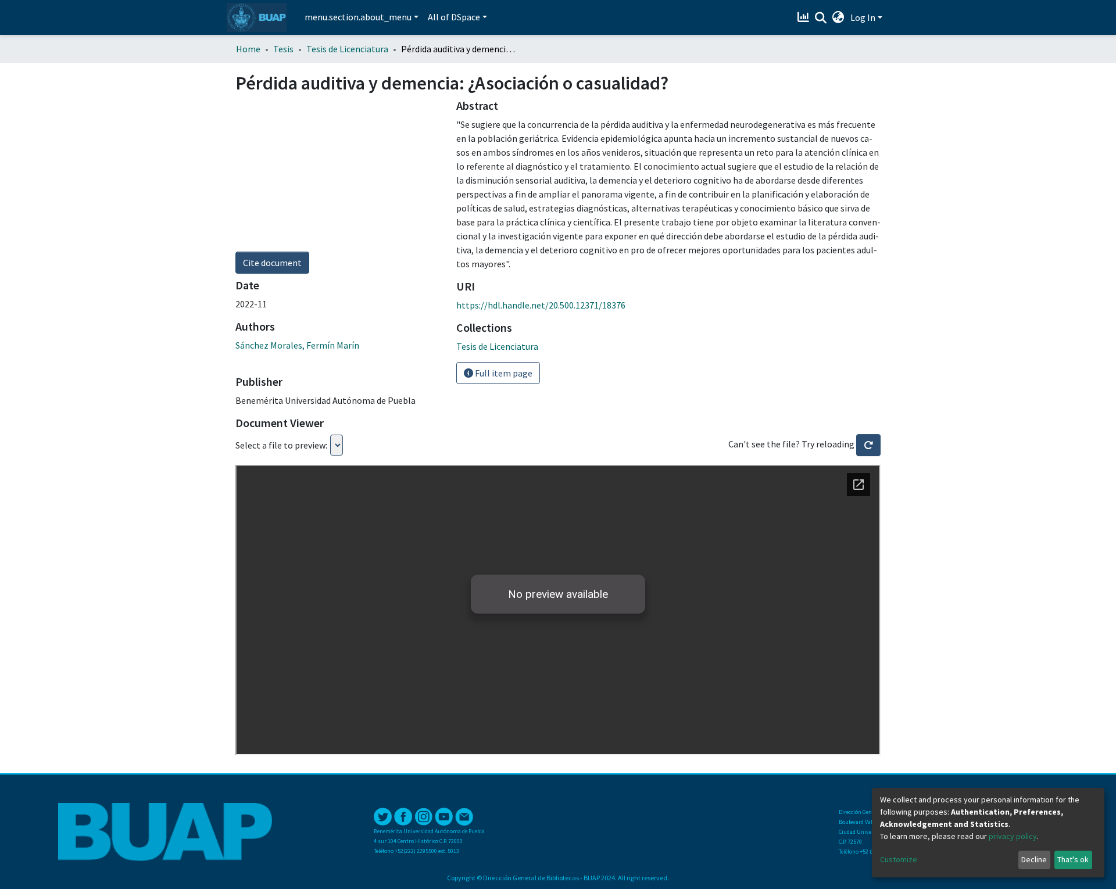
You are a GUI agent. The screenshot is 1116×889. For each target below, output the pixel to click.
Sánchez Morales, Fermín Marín (297, 345)
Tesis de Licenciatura (347, 49)
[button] (838, 17)
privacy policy (1013, 836)
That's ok (1073, 859)
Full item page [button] (502, 373)
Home (248, 49)
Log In (862, 17)
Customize (898, 859)
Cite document (272, 262)
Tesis (283, 49)
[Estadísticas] (804, 17)
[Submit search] (821, 18)
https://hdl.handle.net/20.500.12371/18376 (540, 305)
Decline (1034, 859)
